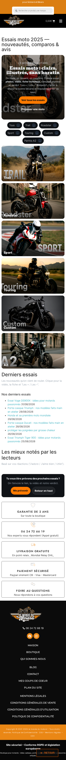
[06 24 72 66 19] (33, 525)
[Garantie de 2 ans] (33, 505)
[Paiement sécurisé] (33, 564)
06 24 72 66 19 (33, 531)
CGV (33, 736)
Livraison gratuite (33, 551)
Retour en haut (44, 490)
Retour (49, 753)
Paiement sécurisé (33, 571)
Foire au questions (33, 591)
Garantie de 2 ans (33, 512)
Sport (13, 132)
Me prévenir (20, 490)
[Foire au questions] (33, 584)
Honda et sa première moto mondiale (29, 415)
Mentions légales (53, 732)
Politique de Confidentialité (24, 732)
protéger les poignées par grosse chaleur (31, 430)
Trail (30, 125)
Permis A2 (32, 140)
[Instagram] (36, 636)
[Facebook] (30, 636)
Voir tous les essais (33, 100)
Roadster (48, 125)
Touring (31, 132)
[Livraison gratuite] (33, 544)
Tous (14, 125)
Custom (51, 132)
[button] (60, 21)
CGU (41, 732)
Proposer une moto (33, 109)
